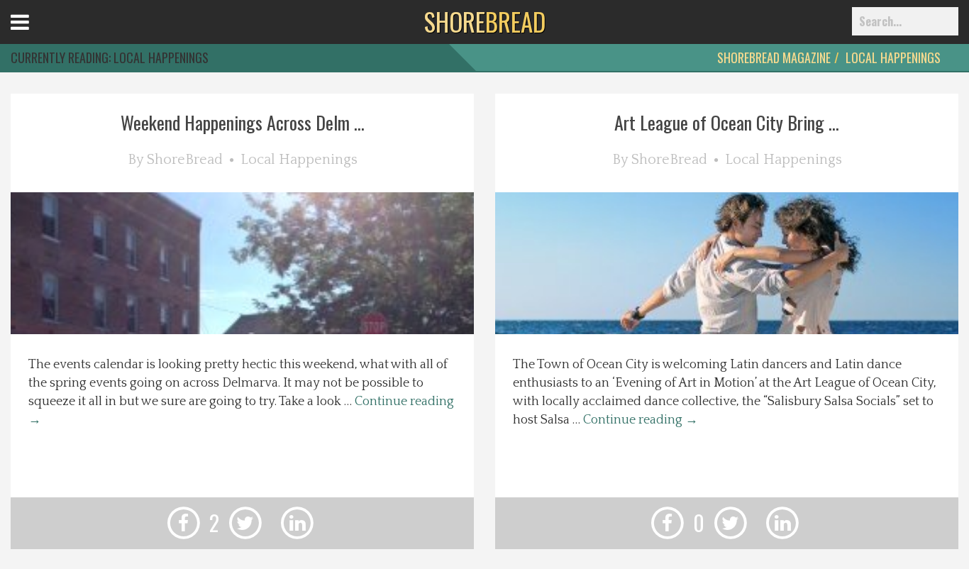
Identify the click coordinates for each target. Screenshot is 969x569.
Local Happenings (893, 57)
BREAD (485, 21)
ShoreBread (185, 159)
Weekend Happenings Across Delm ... (243, 122)
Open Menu (37, 35)
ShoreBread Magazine (774, 57)
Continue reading (640, 420)
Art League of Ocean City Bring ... (726, 122)
